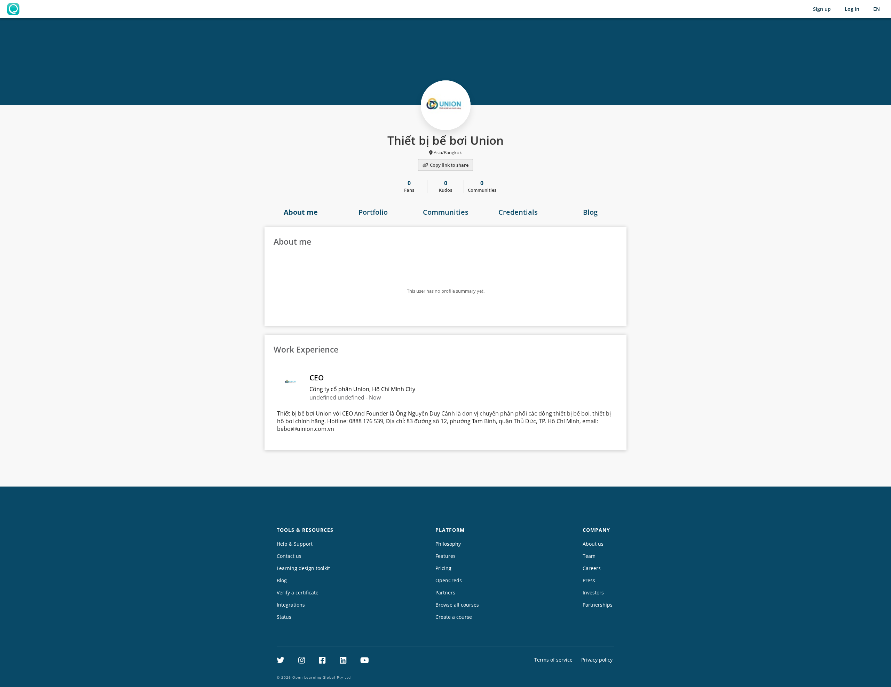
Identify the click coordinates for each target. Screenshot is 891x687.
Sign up (822, 9)
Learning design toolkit (303, 568)
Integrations (291, 604)
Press (589, 580)
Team (589, 556)
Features (445, 556)
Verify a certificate (297, 592)
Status (284, 617)
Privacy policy (597, 659)
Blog (590, 212)
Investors (593, 592)
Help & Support (295, 543)
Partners (445, 592)
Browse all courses (457, 604)
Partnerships (598, 604)
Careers (592, 568)
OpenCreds (448, 580)
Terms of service (553, 659)
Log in (852, 9)
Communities (445, 212)
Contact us (289, 556)
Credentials (518, 212)
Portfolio (373, 212)
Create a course (453, 617)
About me (301, 212)
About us (593, 543)
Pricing (443, 568)
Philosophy (448, 543)
